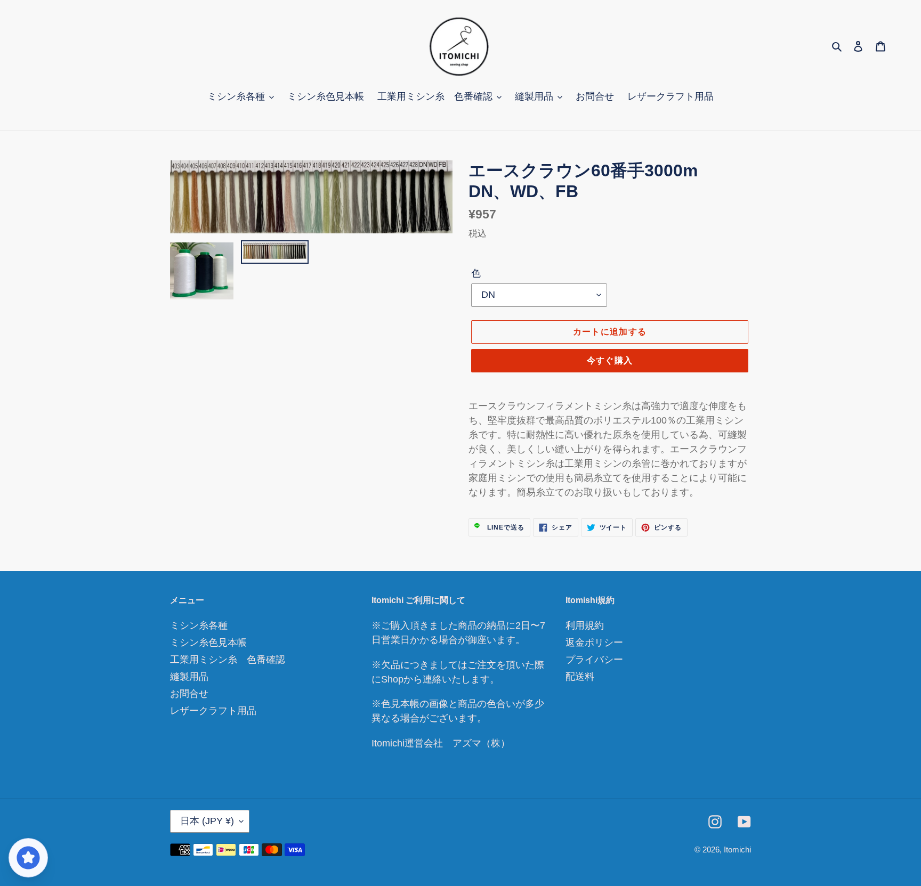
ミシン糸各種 (199, 625)
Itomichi (737, 849)
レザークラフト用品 (213, 710)
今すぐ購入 (610, 360)
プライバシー (594, 659)
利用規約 (584, 625)
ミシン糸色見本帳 (208, 642)
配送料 (579, 676)
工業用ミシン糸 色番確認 (227, 659)
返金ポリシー (594, 642)
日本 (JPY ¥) (207, 821)
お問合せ (189, 693)
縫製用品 (189, 676)
